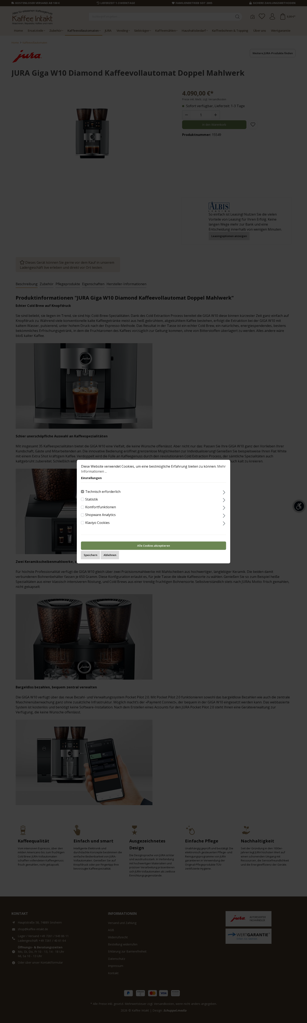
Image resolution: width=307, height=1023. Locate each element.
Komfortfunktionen (100, 507)
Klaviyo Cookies (97, 522)
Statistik (91, 499)
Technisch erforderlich (103, 491)
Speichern (90, 555)
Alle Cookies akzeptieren (153, 545)
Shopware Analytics (100, 515)
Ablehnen (110, 555)
